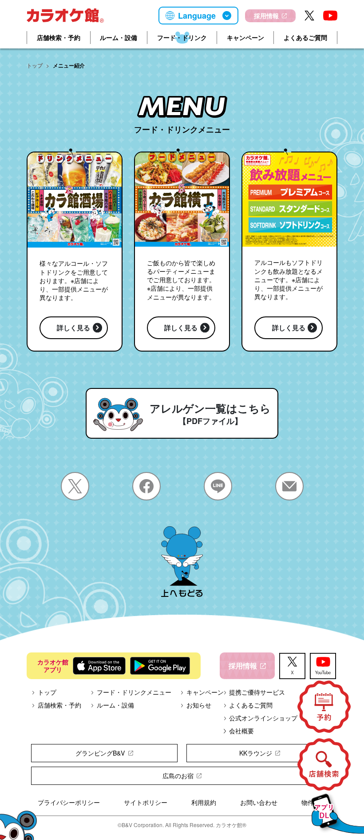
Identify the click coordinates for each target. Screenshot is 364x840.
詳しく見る (73, 327)
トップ (35, 65)
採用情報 (266, 15)
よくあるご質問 (305, 37)
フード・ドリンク (182, 37)
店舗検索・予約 (58, 37)
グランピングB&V (100, 752)
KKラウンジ (255, 752)
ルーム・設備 (118, 37)
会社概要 (241, 730)
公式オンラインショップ (263, 717)
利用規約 (203, 802)
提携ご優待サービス (257, 692)
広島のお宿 (178, 775)
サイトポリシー (145, 802)
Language (197, 15)
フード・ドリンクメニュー (134, 692)
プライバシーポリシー (69, 802)
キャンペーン (245, 37)
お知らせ (198, 704)
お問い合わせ (258, 802)
